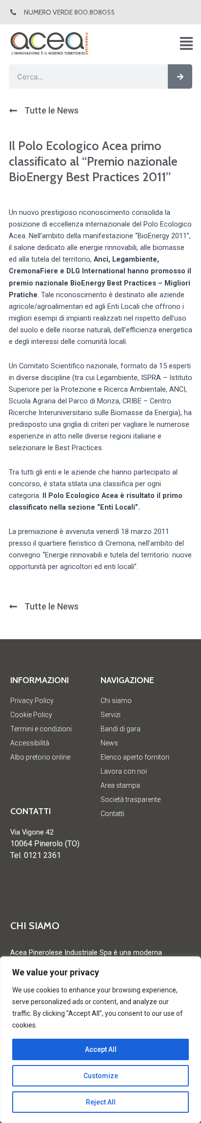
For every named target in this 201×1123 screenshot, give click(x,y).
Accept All (101, 1049)
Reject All (101, 1102)
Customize (100, 1076)
